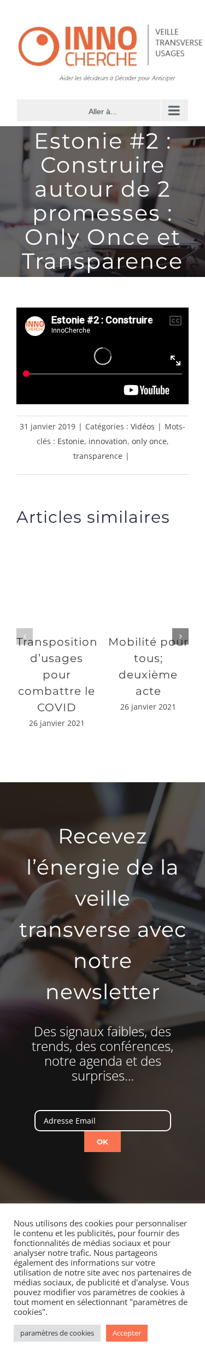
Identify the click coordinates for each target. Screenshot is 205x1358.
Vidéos (143, 426)
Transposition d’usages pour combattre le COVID (57, 674)
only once (149, 441)
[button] (24, 636)
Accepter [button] (127, 1333)
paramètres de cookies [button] (57, 1333)
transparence (97, 456)
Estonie (70, 441)
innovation (108, 441)
